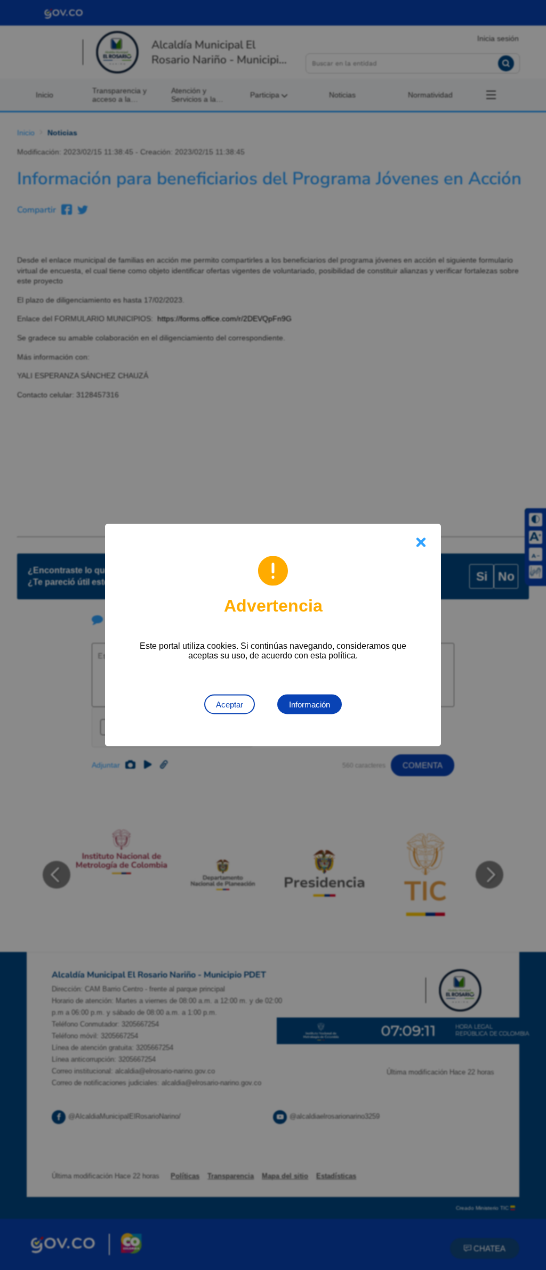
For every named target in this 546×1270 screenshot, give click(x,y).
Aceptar (229, 704)
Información (309, 704)
